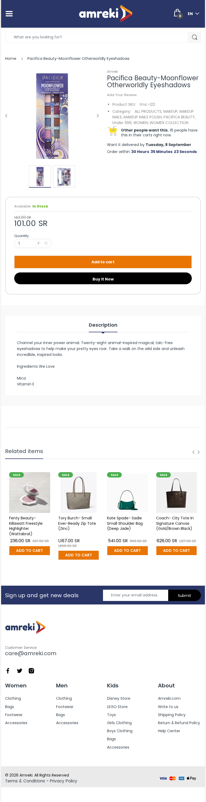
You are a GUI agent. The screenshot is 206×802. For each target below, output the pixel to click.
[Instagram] (31, 670)
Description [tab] (103, 325)
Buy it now (103, 279)
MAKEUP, (170, 111)
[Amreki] (106, 13)
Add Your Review (122, 94)
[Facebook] (7, 670)
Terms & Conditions (25, 781)
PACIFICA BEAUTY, (180, 117)
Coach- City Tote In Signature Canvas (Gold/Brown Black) (175, 523)
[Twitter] (19, 670)
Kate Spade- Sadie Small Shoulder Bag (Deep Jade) (125, 523)
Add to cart (103, 262)
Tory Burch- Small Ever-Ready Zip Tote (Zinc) (77, 523)
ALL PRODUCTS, (148, 111)
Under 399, (122, 122)
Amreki (112, 71)
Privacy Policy (63, 781)
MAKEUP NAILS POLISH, (143, 117)
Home (10, 58)
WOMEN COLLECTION (169, 122)
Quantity (21, 235)
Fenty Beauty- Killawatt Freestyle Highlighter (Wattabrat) (26, 526)
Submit (184, 595)
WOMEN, (141, 122)
